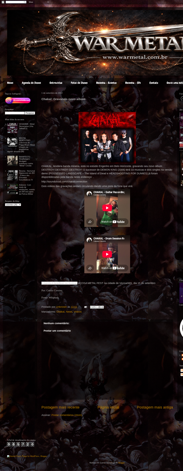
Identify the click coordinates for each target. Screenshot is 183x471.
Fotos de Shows (79, 83)
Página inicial (108, 407)
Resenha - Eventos (106, 83)
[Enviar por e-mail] (91, 307)
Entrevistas (56, 83)
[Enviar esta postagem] (85, 306)
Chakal (60, 311)
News (10, 83)
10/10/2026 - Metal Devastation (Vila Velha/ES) (26, 126)
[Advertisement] (24, 430)
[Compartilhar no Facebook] (99, 307)
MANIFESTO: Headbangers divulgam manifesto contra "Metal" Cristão (26, 161)
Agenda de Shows (31, 83)
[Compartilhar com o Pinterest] (102, 307)
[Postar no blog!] (94, 307)
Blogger (121, 463)
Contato (153, 83)
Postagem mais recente (60, 407)
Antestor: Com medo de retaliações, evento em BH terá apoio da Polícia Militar (27, 189)
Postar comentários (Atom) (66, 415)
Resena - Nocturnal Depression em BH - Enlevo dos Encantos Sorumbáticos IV (27, 175)
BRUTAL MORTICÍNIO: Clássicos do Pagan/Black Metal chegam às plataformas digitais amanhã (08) (21, 145)
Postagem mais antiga (155, 407)
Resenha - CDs (133, 83)
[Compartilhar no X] (97, 307)
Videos (78, 311)
